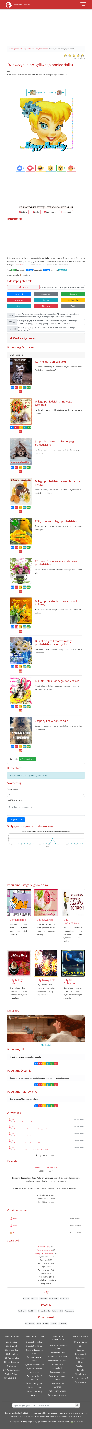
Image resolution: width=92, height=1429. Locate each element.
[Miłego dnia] (19, 963)
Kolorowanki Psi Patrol (57, 1360)
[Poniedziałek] (73, 902)
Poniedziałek (20, 265)
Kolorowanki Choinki (57, 1391)
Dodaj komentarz (16, 819)
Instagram (19, 300)
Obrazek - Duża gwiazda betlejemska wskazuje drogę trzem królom (32, 1129)
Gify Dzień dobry (12, 1374)
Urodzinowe (32, 1311)
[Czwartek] (46, 902)
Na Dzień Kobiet (57, 1311)
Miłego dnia (43, 1298)
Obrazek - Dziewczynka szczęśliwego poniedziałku (27, 1143)
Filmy (80, 1362)
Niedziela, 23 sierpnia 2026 (46, 1167)
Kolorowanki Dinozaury (57, 1395)
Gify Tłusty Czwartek (11, 1370)
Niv (14, 1232)
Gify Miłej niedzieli (11, 1378)
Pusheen (46, 1324)
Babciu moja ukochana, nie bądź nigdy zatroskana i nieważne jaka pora (39, 1078)
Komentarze (51, 212)
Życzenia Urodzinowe (34, 1346)
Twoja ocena (12, 789)
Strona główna (80, 1342)
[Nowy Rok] (46, 963)
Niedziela (26, 1298)
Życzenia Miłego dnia (34, 1383)
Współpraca (81, 1374)
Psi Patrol (54, 1324)
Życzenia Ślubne (34, 1387)
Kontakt (80, 1370)
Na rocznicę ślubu (44, 1311)
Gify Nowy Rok (46, 980)
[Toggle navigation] (83, 4)
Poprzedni (40, 92)
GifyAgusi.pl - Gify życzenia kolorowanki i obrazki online (46, 1421)
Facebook (19, 294)
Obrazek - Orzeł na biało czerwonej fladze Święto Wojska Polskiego (32, 1149)
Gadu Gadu (73, 300)
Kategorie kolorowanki (44, 1253)
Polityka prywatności (80, 1378)
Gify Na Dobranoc (70, 981)
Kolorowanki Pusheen (57, 1356)
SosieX (15, 1225)
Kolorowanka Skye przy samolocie (24, 1099)
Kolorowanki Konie (57, 1352)
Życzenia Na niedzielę (34, 1342)
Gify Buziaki (11, 1366)
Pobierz (24, 212)
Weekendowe (69, 1311)
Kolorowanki (80, 1354)
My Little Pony (30, 1324)
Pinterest (46, 306)
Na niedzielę (22, 1311)
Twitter (46, 300)
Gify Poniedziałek (27, 759)
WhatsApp (73, 294)
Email (73, 306)
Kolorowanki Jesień (58, 1372)
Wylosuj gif (47, 1045)
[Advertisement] (46, 26)
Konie (39, 1324)
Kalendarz (80, 1358)
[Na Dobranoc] (73, 963)
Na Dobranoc (53, 1298)
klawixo (15, 1218)
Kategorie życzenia (44, 1250)
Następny (52, 92)
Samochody (63, 1324)
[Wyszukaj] (77, 1405)
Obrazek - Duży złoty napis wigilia (23, 1136)
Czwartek (34, 1298)
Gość (12, 1119)
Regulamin (80, 1366)
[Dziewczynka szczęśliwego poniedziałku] (46, 124)
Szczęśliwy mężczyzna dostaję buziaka (25, 1057)
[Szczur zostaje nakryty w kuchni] (46, 1028)
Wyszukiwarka (80, 1382)
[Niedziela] (19, 902)
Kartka (36, 212)
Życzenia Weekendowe (34, 1364)
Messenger (46, 294)
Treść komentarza (14, 800)
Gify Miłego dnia (17, 981)
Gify (80, 1346)
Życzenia (80, 1350)
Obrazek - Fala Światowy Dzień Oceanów (25, 1122)
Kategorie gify (44, 1246)
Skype (19, 306)
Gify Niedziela (18, 920)
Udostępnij (66, 212)
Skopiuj (24, 287)
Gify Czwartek (45, 920)
